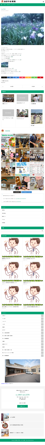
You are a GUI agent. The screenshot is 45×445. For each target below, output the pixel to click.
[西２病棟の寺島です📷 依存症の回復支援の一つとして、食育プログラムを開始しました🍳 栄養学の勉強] (8, 141)
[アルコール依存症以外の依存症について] (12, 271)
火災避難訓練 (33, 103)
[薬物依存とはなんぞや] (12, 247)
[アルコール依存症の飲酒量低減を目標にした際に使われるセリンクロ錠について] (33, 296)
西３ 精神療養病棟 (22, 355)
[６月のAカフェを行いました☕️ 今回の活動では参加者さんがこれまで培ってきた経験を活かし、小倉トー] (22, 183)
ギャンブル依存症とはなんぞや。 (29, 258)
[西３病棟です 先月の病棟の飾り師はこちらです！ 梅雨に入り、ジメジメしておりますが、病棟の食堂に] (8, 183)
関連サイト (4, 216)
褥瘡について (5, 103)
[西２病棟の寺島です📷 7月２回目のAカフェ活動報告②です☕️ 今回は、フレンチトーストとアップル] (37, 141)
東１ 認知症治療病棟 (22, 332)
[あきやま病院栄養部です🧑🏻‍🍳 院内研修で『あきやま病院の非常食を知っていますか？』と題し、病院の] (22, 141)
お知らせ (22, 315)
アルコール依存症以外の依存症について (9, 282)
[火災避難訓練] (36, 98)
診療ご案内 (4, 213)
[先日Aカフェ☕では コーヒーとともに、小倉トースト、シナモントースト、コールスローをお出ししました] (37, 183)
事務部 (22, 327)
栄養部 (22, 341)
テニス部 (22, 318)
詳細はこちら (22, 406)
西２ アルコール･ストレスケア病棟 (22, 352)
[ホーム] (1, 4)
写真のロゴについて (27, 282)
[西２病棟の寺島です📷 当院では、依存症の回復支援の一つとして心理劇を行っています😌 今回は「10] (8, 169)
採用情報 (3, 222)
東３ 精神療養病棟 (22, 338)
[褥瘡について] (8, 98)
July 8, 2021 (19, 201)
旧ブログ (7, 10)
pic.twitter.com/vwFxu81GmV (21, 198)
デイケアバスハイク (20, 118)
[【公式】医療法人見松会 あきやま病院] (8, 1)
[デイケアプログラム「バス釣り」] (8, 112)
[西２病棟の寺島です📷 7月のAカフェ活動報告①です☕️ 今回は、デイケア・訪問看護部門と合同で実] (22, 155)
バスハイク (22, 321)
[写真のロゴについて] (33, 271)
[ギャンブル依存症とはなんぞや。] (33, 247)
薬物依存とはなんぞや (6, 258)
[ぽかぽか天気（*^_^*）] (22, 97)
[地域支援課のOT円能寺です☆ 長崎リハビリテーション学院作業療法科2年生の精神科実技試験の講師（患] (37, 155)
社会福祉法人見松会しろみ (5, 383)
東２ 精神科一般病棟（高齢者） (22, 335)
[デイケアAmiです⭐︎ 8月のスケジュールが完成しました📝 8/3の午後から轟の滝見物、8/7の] (37, 169)
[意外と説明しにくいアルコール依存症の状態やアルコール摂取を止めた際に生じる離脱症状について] (12, 295)
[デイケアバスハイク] (22, 113)
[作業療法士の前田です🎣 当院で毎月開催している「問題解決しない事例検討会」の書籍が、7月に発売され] (22, 169)
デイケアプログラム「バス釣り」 (8, 119)
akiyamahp (6, 80)
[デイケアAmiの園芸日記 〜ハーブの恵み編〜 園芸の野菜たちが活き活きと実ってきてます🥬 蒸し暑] (8, 155)
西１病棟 (32, 125)
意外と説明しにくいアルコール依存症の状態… (10, 306)
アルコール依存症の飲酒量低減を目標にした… (31, 306)
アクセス (3, 219)
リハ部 (22, 324)
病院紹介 (3, 210)
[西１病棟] (36, 116)
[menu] (43, 1)
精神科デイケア (22, 344)
